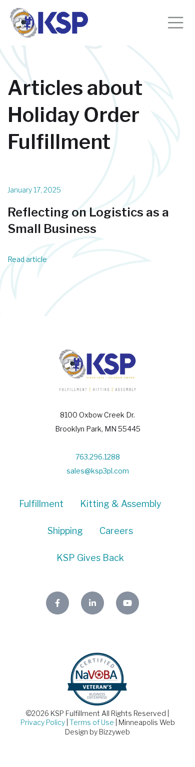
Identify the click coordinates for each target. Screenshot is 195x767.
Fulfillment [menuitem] (41, 503)
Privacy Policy (42, 722)
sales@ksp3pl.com (97, 470)
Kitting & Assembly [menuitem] (121, 503)
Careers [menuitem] (116, 531)
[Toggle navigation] (175, 22)
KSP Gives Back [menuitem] (90, 557)
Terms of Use (92, 722)
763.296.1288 (98, 456)
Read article (27, 259)
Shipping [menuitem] (65, 531)
